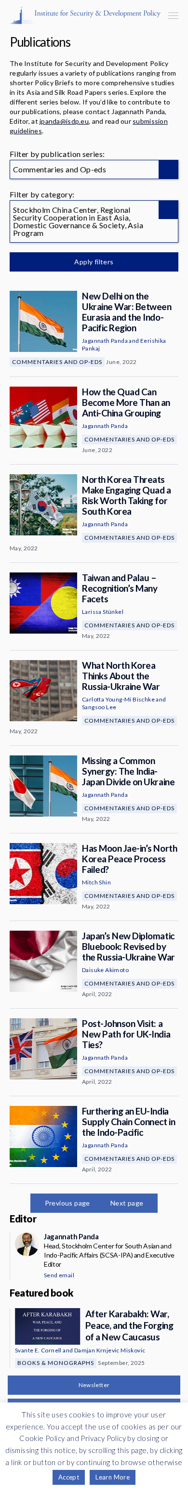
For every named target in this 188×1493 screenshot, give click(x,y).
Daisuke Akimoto (105, 970)
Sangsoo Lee (99, 707)
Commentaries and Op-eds (57, 361)
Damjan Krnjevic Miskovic (110, 1350)
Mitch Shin (96, 882)
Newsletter (94, 1385)
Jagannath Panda (105, 340)
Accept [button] (68, 1477)
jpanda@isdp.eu (64, 121)
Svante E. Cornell (38, 1350)
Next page (127, 1203)
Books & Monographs (55, 1362)
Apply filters (93, 262)
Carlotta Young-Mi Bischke (118, 699)
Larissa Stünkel (102, 611)
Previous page (67, 1203)
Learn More (112, 1477)
